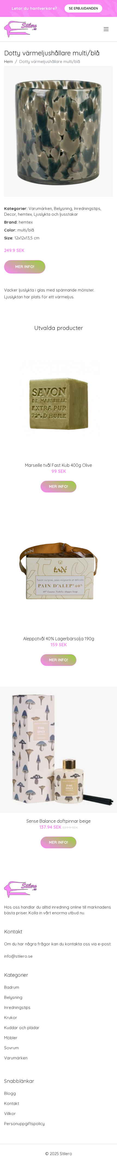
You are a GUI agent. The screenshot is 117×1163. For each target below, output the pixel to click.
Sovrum (11, 1047)
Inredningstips (87, 208)
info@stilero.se (18, 956)
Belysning (63, 208)
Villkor (10, 1113)
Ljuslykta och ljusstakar (56, 214)
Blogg (10, 1093)
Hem (8, 61)
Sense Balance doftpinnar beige (58, 821)
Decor (10, 214)
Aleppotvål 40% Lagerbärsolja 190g (58, 638)
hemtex (25, 214)
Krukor (10, 1017)
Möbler (10, 1037)
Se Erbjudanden (83, 8)
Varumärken (40, 208)
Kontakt (11, 1103)
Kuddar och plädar (21, 1027)
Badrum (11, 987)
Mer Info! (24, 266)
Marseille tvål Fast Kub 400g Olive (58, 465)
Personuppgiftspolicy (24, 1123)
